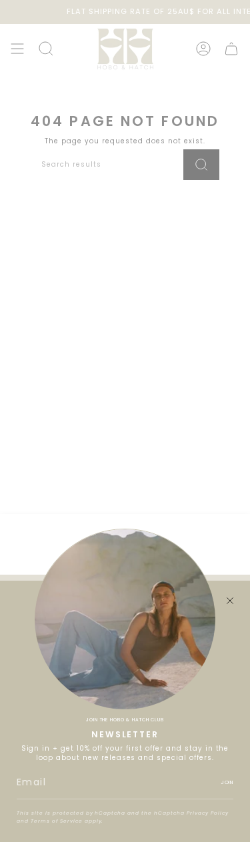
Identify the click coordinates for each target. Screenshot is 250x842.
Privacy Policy (208, 813)
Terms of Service (57, 821)
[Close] (230, 600)
